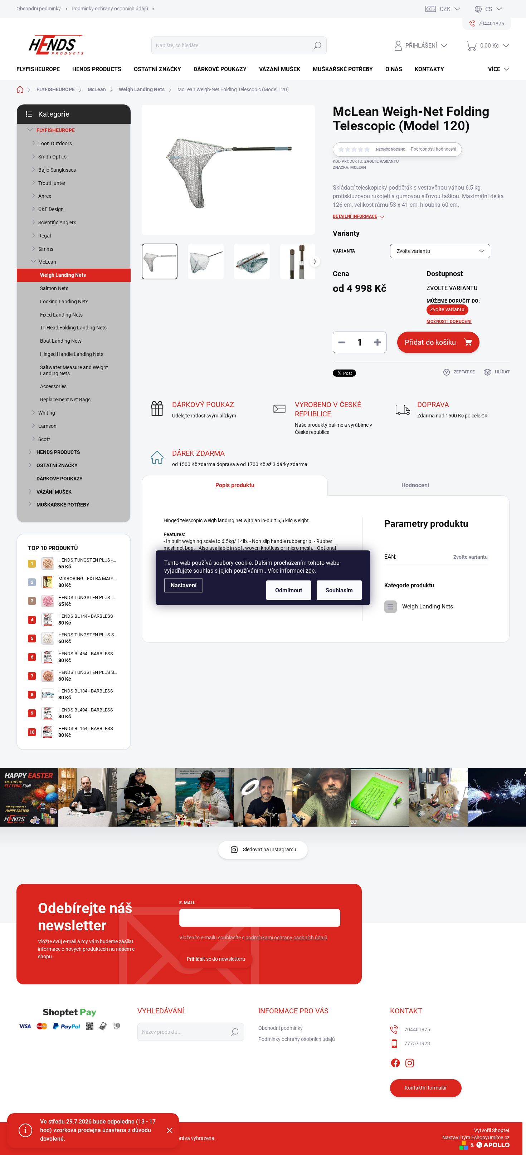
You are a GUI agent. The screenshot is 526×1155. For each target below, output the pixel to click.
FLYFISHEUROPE (55, 130)
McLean (47, 262)
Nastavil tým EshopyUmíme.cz (476, 1137)
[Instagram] (409, 1061)
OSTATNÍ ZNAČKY (57, 465)
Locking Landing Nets (64, 301)
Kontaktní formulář (426, 1088)
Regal (44, 236)
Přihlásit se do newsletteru (216, 959)
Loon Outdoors (55, 143)
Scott (44, 439)
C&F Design (51, 209)
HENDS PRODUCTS (58, 452)
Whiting (46, 413)
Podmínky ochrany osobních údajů (110, 8)
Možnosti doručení (449, 321)
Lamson (47, 426)
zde (310, 570)
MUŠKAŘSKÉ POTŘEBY (62, 505)
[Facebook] (395, 1061)
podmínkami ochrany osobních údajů (286, 937)
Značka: (349, 167)
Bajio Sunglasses (57, 170)
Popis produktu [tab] (234, 485)
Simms (45, 249)
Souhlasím (339, 590)
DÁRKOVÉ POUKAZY (59, 478)
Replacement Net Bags (65, 399)
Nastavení (183, 585)
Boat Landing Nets (61, 341)
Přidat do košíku (430, 342)
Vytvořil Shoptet (492, 1130)
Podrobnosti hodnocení (433, 149)
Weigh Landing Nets (63, 275)
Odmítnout (288, 590)
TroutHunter (51, 183)
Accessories (53, 386)
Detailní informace (355, 216)
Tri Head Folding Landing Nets (73, 328)
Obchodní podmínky (38, 8)
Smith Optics (52, 157)
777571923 (417, 1043)
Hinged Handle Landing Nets (71, 354)
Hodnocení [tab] (415, 485)
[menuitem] (40, 69)
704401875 (417, 1029)
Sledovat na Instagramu (269, 849)
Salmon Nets (54, 288)
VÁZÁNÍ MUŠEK (54, 492)
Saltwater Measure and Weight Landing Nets (74, 370)
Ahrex (44, 196)
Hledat (317, 45)
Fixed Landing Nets (61, 315)
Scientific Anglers (57, 222)
